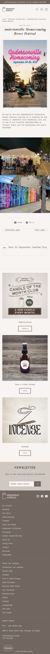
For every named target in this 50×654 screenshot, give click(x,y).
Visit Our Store (9, 524)
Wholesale (6, 532)
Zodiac (5, 597)
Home (4, 19)
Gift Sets (6, 609)
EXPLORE (25, 329)
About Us (6, 540)
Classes (5, 521)
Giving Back (7, 543)
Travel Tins (7, 571)
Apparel (5, 601)
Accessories (7, 605)
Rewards (5, 509)
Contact (5, 547)
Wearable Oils (8, 594)
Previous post (12, 230)
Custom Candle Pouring (12, 536)
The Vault (6, 513)
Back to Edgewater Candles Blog (27, 247)
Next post (40, 230)
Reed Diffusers (8, 582)
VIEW (25, 453)
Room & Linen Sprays (11, 578)
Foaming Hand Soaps (11, 586)
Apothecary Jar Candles (12, 567)
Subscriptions (8, 517)
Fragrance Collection (11, 528)
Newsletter (6, 555)
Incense (5, 575)
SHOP (25, 391)
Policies (6, 551)
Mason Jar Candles (10, 563)
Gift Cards (6, 612)
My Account (7, 506)
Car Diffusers (8, 590)
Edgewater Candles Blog (16, 19)
